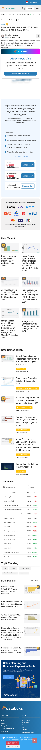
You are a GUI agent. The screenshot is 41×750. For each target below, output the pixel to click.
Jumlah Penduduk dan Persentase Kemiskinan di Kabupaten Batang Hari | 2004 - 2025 (27, 360)
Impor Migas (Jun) (9, 539)
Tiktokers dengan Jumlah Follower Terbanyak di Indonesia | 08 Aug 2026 (27, 400)
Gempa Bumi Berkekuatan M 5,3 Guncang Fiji (28, 465)
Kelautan (24, 729)
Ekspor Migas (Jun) (9, 535)
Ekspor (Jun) (7, 544)
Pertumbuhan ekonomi (11, 505)
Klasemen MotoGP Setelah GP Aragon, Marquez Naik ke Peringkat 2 (9, 590)
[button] (32, 2)
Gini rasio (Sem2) (9, 518)
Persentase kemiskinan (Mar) (13, 514)
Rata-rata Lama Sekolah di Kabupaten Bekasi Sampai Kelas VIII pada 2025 (11, 604)
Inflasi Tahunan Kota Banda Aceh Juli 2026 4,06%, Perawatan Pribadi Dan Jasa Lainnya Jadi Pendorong (27, 444)
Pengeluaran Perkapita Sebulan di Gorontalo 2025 (26, 381)
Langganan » (28, 165)
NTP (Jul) (6, 556)
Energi (24, 727)
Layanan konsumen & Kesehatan (27, 388)
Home (3, 20)
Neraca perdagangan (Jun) (12, 531)
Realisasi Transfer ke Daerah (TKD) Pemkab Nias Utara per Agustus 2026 (26, 421)
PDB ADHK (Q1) (8, 526)
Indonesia (24, 573)
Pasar (20, 20)
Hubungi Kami (27, 186)
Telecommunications (24, 407)
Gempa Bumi (25, 568)
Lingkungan (21, 471)
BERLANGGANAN (12, 743)
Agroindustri (26, 720)
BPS (5, 568)
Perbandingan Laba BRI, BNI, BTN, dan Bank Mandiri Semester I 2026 (11, 650)
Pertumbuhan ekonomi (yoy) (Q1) (14, 509)
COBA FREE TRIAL (13, 747)
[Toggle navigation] (37, 8)
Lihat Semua (34, 580)
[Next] (39, 14)
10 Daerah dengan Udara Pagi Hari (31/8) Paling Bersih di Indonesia (11, 617)
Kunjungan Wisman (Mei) (11, 552)
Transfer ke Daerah (10, 573)
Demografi (20, 369)
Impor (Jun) (7, 548)
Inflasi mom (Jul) (9, 501)
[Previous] (36, 14)
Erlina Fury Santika (11, 35)
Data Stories (12, 20)
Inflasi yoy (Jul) (8, 497)
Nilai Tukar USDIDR (9, 522)
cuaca (13, 568)
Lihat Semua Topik (28, 732)
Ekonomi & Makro (22, 430)
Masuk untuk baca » (20, 74)
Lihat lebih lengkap (20, 156)
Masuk (30, 8)
